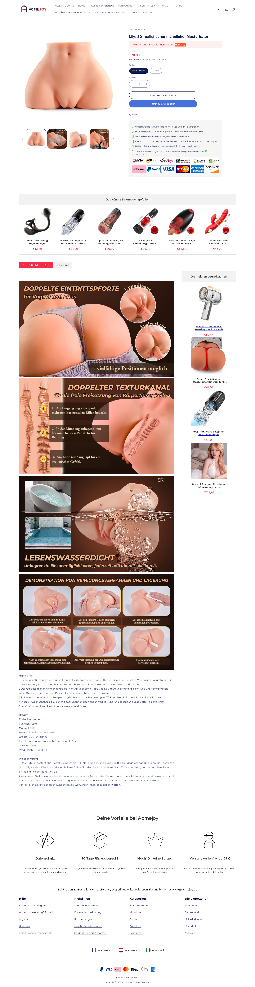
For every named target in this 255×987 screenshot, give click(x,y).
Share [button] (135, 115)
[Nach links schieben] (22, 139)
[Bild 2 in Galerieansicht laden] (57, 139)
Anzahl (132, 78)
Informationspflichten (87, 905)
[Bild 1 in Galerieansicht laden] (36, 139)
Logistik (23, 919)
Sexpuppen (136, 933)
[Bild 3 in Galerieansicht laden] (78, 139)
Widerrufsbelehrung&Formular (37, 912)
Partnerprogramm (85, 919)
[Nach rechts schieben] (113, 139)
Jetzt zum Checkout (163, 104)
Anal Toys (135, 926)
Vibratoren (136, 912)
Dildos (133, 919)
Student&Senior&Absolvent (90, 933)
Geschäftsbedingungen (88, 926)
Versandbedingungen (32, 905)
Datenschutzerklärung (88, 912)
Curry (156, 71)
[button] (82, 5)
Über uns (24, 926)
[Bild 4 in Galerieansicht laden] (99, 139)
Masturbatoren (139, 905)
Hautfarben (138, 71)
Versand (133, 60)
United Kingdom (194, 919)
